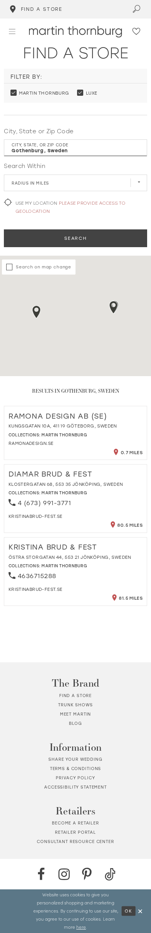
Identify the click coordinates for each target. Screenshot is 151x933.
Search (75, 238)
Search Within (24, 166)
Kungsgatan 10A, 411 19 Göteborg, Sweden (63, 426)
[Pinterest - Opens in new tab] (86, 874)
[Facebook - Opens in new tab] (41, 874)
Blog (75, 723)
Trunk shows (75, 704)
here (81, 927)
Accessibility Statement (75, 787)
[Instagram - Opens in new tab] (63, 874)
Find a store (75, 695)
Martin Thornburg (64, 435)
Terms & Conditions (75, 768)
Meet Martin (75, 714)
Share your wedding (75, 759)
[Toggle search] (137, 9)
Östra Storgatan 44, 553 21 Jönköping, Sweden (70, 557)
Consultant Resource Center (75, 841)
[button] (12, 31)
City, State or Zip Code (39, 131)
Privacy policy (75, 777)
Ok (128, 911)
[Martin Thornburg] (75, 31)
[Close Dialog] (140, 911)
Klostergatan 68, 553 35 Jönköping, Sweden (66, 484)
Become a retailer (75, 823)
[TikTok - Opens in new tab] (110, 874)
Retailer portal (75, 832)
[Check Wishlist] (136, 31)
